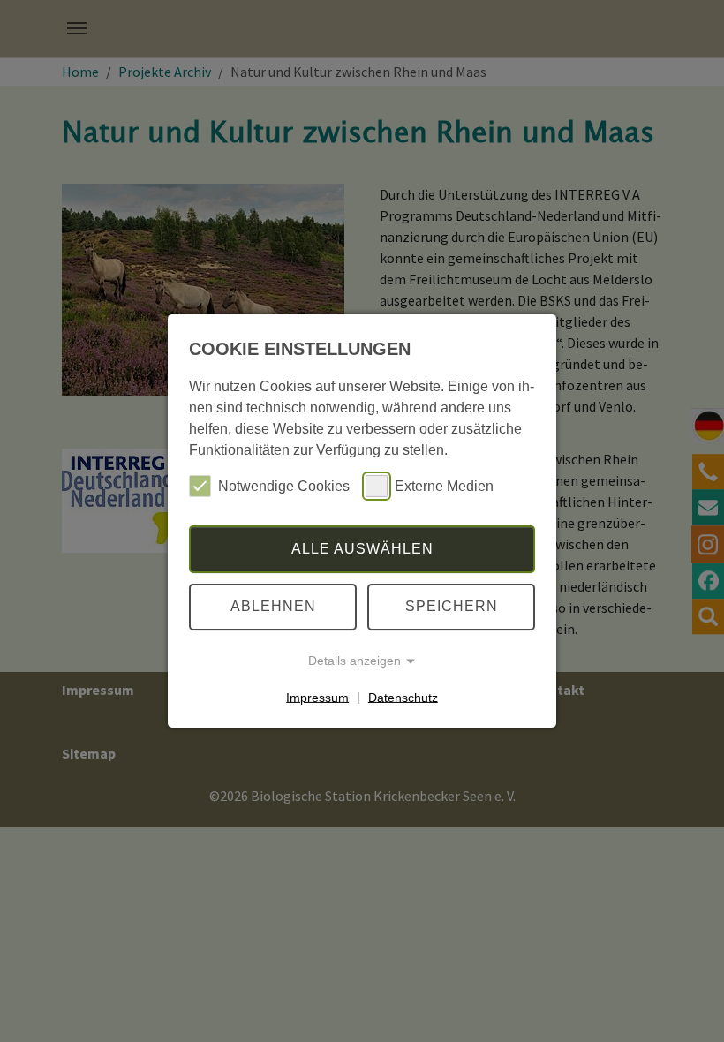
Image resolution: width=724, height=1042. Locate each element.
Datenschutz (403, 697)
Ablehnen (273, 606)
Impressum (317, 697)
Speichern (451, 606)
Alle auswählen (362, 548)
